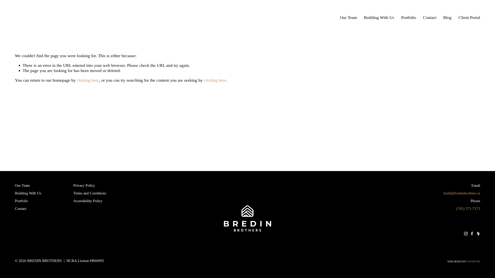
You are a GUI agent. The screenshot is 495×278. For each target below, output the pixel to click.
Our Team (348, 17)
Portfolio (408, 17)
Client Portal (469, 17)
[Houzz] (478, 234)
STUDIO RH (473, 261)
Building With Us (379, 17)
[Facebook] (472, 234)
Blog (447, 17)
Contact (429, 17)
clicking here (88, 80)
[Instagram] (466, 234)
